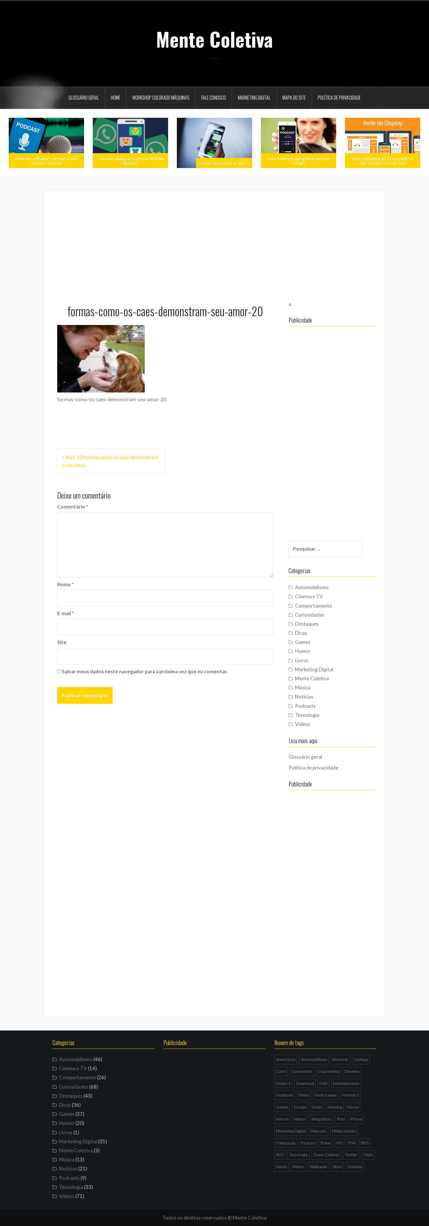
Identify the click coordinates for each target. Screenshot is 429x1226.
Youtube (355, 1166)
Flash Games (325, 1095)
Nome (65, 584)
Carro (281, 1071)
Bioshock (340, 1059)
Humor (303, 651)
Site (62, 642)
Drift (323, 1083)
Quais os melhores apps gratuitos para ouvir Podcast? (298, 160)
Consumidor (302, 1071)
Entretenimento (346, 1083)
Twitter (351, 1154)
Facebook (284, 1095)
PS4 (352, 1143)
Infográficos (321, 1119)
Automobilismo (312, 587)
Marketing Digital (254, 97)
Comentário (72, 507)
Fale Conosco (213, 97)
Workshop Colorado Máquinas (160, 97)
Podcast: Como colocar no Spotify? (224, 163)
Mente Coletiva (214, 39)
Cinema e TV (309, 596)
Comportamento (313, 606)
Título (368, 1154)
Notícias (304, 697)
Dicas (301, 633)
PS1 (339, 1143)
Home (115, 97)
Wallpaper (318, 1166)
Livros (301, 660)
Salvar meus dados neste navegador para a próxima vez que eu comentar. (145, 671)
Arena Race (285, 1059)
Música (303, 687)
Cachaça (361, 1059)
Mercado (319, 1131)
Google (300, 1107)
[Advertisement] (214, 245)
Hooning (335, 1107)
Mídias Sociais (344, 1131)
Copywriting (328, 1071)
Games (303, 642)
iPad (341, 1119)
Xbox (337, 1166)
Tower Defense (326, 1154)
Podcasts (305, 706)
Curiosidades (309, 615)
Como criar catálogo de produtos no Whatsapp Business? (130, 160)
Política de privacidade (339, 97)
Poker (326, 1143)
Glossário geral (84, 97)
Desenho (352, 1071)
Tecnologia (307, 715)
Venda (281, 1166)
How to (282, 1119)
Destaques (307, 624)
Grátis (317, 1107)
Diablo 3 (283, 1083)
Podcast (308, 1143)
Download (305, 1083)
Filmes (304, 1095)
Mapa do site (294, 97)
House (353, 1107)
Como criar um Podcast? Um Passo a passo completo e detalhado (46, 160)
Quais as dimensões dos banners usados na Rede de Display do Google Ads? (383, 160)
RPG (365, 1143)
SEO (279, 1154)
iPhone (356, 1119)
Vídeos (303, 724)
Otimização (286, 1143)
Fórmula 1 (350, 1095)
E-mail (65, 613)
